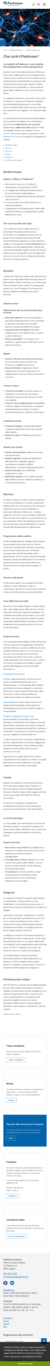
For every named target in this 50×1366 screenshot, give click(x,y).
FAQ (5, 1326)
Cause (8, 154)
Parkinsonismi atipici (13, 160)
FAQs (11, 1138)
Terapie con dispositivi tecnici (16, 716)
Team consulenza (16, 1060)
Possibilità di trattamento (14, 674)
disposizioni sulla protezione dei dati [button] (25, 1356)
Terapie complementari (13, 739)
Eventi (6, 1321)
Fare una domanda (17, 1236)
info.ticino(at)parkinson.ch (15, 1276)
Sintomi (8, 148)
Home (5, 50)
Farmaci (6, 679)
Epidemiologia (11, 145)
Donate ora (8, 1290)
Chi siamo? (8, 1318)
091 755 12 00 (10, 1273)
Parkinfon (13, 1196)
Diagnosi (9, 157)
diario (5, 921)
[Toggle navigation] (44, 4)
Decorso (8, 151)
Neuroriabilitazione (11, 702)
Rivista (11, 1100)
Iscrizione (44, 1341)
